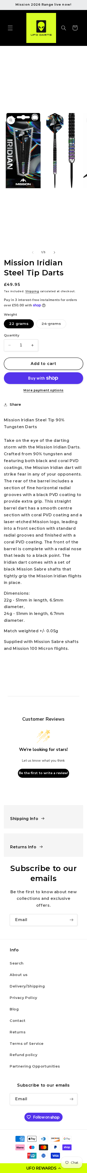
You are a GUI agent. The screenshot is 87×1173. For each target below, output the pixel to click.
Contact (17, 1020)
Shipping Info (24, 818)
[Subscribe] (71, 920)
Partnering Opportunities (35, 1066)
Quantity (11, 335)
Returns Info (23, 847)
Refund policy (23, 1055)
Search (17, 963)
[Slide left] (32, 252)
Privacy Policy (23, 998)
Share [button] (15, 404)
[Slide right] (54, 252)
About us (19, 975)
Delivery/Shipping (27, 986)
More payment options (43, 390)
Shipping (32, 291)
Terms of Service (27, 1043)
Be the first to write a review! (43, 773)
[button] (43, 1168)
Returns (17, 1032)
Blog (14, 1009)
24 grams (54, 324)
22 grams (19, 324)
